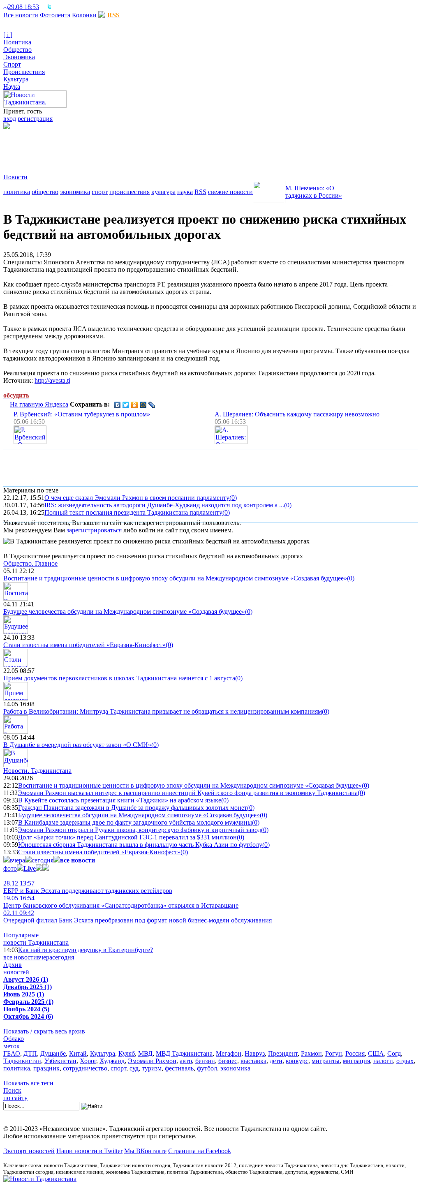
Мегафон (228, 1053)
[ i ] (7, 34)
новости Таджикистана (36, 942)
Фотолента (55, 15)
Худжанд (112, 1060)
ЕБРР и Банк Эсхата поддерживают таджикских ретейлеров (87, 887)
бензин (205, 1060)
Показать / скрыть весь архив (44, 1031)
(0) (233, 497)
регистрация (35, 118)
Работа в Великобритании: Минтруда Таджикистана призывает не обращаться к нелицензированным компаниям (162, 711)
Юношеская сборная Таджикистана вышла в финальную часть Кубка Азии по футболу (140, 844)
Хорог (88, 1060)
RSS (200, 191)
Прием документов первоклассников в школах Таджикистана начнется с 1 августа (119, 678)
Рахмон (311, 1053)
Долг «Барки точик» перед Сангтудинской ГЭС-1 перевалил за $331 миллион (127, 837)
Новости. (37, 770)
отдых (405, 1060)
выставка (253, 1060)
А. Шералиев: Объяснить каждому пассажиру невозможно (297, 414)
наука (185, 191)
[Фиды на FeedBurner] (55, 6)
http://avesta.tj (52, 380)
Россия (355, 1053)
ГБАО (11, 1053)
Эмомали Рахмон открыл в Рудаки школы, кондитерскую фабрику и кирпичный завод (139, 829)
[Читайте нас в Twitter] (49, 6)
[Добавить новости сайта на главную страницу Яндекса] (43, 6)
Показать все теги (28, 1083)
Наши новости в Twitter (89, 1150)
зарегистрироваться (94, 530)
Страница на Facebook (199, 1150)
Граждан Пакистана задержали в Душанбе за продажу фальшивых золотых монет (132, 807)
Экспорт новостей (29, 1150)
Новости (15, 176)
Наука (11, 86)
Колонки (84, 15)
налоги (383, 1060)
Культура (15, 79)
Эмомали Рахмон (152, 1060)
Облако (13, 1038)
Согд (394, 1053)
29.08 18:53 (23, 6)
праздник (46, 1068)
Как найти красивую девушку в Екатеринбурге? (85, 949)
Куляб (126, 1053)
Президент (283, 1053)
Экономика (19, 56)
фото (10, 868)
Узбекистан (60, 1060)
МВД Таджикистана (184, 1053)
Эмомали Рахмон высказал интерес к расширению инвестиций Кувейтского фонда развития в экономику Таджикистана (188, 792)
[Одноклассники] (134, 405)
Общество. (30, 563)
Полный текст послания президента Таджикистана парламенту (133, 512)
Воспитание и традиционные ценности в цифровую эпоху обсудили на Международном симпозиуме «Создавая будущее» (175, 578)
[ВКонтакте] (117, 405)
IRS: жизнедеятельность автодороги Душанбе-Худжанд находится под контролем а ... (164, 505)
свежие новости (230, 191)
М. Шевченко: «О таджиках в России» (313, 192)
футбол (207, 1068)
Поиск (12, 1090)
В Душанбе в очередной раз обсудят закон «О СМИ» (77, 744)
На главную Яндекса (39, 404)
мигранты (326, 1060)
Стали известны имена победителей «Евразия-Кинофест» (84, 644)
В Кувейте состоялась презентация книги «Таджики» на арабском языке (119, 800)
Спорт (12, 64)
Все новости (20, 15)
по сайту (15, 1097)
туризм (152, 1068)
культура (163, 191)
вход (9, 118)
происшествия (129, 191)
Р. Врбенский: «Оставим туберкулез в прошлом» (82, 414)
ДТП (30, 1053)
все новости (20, 957)
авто (186, 1060)
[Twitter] (126, 405)
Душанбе (53, 1053)
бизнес (227, 1060)
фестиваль (179, 1068)
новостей (16, 972)
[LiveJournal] (152, 405)
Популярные (21, 935)
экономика (75, 191)
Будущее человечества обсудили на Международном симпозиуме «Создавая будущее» (124, 611)
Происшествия (24, 71)
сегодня (42, 860)
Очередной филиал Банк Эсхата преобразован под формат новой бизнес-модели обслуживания (137, 916)
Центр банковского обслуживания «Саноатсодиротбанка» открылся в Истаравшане (120, 902)
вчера (17, 860)
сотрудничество (85, 1068)
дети (276, 1060)
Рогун (333, 1053)
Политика (17, 42)
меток (11, 1046)
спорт (100, 191)
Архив (12, 964)
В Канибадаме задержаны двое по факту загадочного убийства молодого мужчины (135, 822)
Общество (17, 49)
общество (45, 191)
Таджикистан (22, 1060)
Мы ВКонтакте (145, 1150)
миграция (356, 1060)
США (376, 1053)
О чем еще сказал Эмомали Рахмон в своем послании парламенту (136, 497)
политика (16, 191)
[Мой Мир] (143, 405)
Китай (78, 1053)
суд (134, 1068)
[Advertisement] (153, 147)
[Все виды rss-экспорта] (62, 6)
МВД (145, 1053)
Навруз (255, 1053)
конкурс (297, 1060)
